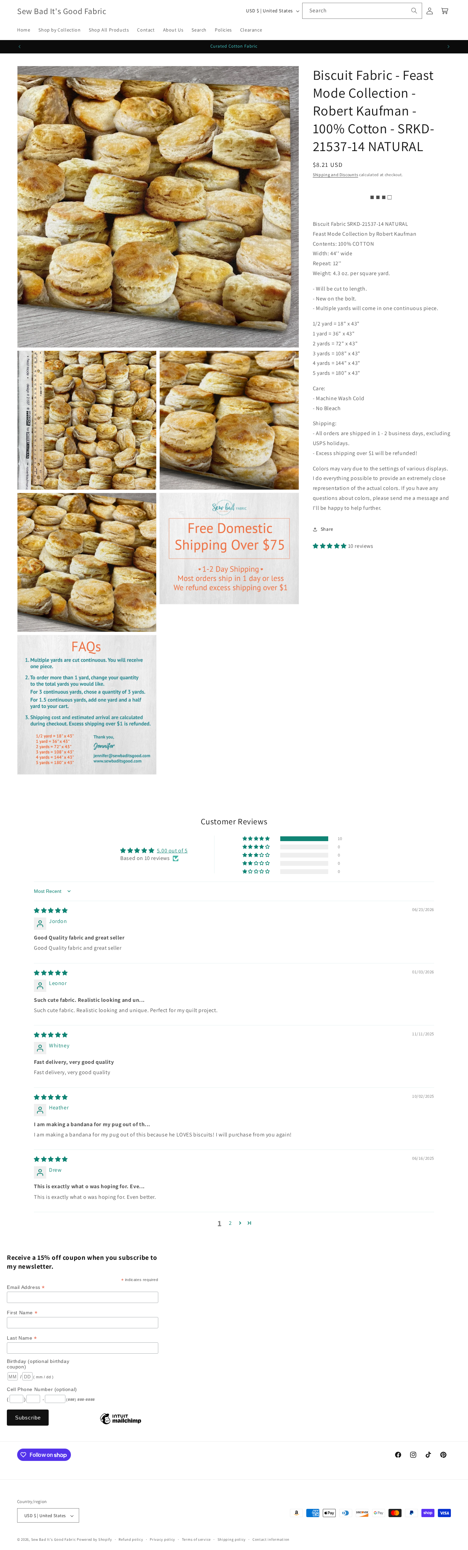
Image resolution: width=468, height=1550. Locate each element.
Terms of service (196, 1539)
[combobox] (362, 11)
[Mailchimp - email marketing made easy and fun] (120, 1424)
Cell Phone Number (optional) (42, 1389)
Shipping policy (232, 1539)
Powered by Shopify (94, 1539)
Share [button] (327, 529)
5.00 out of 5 (172, 850)
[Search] (414, 10)
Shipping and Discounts (335, 174)
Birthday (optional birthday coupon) (38, 1363)
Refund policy (131, 1539)
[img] (51, 910)
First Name (22, 1312)
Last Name (22, 1338)
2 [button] (230, 1223)
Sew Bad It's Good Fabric (53, 1539)
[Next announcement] (448, 46)
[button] (330, 546)
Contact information (271, 1539)
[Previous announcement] (19, 46)
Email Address (26, 1287)
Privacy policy (162, 1539)
